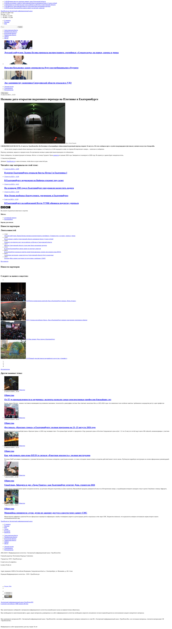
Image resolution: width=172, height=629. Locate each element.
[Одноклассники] (4, 207)
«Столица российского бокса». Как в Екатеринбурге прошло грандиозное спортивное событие (58, 320)
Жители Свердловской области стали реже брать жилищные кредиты (25, 245)
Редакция (7, 531)
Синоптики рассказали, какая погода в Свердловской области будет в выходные (28, 255)
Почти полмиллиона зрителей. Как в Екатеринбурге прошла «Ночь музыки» (52, 301)
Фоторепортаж (8, 90)
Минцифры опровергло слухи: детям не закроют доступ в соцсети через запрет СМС (45, 513)
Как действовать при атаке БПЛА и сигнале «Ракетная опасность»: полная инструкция (47, 455)
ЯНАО (6, 38)
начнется (56, 155)
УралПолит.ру (11, 161)
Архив (6, 529)
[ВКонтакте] (2, 207)
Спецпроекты (8, 88)
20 (28, 301)
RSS (5, 23)
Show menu (4, 93)
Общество (22, 390)
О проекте (7, 20)
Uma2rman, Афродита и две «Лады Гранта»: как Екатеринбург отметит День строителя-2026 (49, 485)
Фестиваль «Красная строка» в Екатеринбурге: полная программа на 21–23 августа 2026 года (49, 427)
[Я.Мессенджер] (7, 207)
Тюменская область (10, 35)
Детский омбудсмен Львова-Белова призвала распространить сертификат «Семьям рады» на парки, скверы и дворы (39, 236)
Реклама (6, 22)
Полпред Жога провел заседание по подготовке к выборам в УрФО (25, 258)
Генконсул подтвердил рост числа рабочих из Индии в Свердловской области (28, 242)
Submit (20, 27)
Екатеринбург (8, 219)
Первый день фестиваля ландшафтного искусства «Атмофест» (48, 358)
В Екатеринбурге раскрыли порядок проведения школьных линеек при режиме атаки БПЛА (32, 252)
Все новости (4, 261)
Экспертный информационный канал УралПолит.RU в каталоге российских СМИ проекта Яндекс (17, 603)
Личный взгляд (9, 86)
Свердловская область (11, 30)
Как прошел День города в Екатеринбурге (42, 339)
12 (28, 339)
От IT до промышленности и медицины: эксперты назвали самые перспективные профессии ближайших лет (57, 399)
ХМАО (6, 36)
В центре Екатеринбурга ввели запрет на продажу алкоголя (22, 248)
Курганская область (10, 33)
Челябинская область (10, 31)
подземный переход (10, 217)
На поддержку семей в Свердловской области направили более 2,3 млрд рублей (28, 239)
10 (28, 358)
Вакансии (7, 532)
